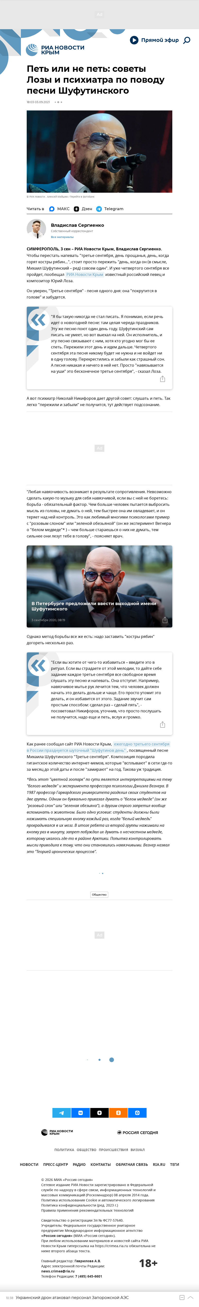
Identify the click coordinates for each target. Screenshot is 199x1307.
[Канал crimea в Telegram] (61, 1113)
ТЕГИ (174, 1165)
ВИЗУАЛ (138, 1150)
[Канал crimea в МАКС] (137, 1113)
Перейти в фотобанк (82, 197)
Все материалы (62, 237)
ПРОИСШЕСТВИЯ (113, 1150)
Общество (99, 894)
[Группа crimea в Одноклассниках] (118, 1113)
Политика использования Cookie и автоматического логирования (98, 1200)
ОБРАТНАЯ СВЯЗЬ (132, 1165)
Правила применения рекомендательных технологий (87, 1211)
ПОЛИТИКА (64, 1150)
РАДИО (79, 1165)
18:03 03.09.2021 (38, 102)
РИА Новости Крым (84, 275)
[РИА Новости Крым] (55, 50)
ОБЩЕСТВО (86, 1150)
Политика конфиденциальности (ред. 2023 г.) (79, 1205)
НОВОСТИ (29, 1165)
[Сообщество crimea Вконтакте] (80, 1113)
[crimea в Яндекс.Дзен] (99, 1113)
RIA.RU (159, 1165)
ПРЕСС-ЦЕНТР (55, 1165)
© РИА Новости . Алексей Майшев (47, 197)
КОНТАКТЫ (101, 1165)
